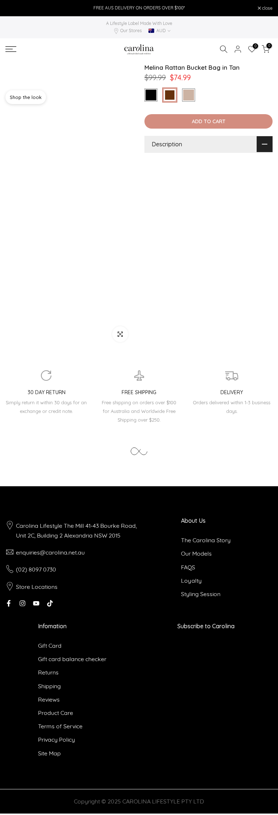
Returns (48, 672)
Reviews (49, 699)
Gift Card (50, 645)
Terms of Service (60, 726)
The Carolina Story (206, 540)
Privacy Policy (56, 739)
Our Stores (131, 30)
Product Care (55, 712)
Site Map (49, 753)
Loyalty (191, 580)
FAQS (188, 567)
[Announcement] (139, 8)
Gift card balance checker (72, 659)
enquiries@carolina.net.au (50, 552)
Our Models (196, 553)
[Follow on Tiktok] (50, 603)
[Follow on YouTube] (36, 603)
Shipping (49, 686)
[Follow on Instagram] (22, 603)
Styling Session (200, 594)
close (14, 8)
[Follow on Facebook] (8, 603)
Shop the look (26, 97)
